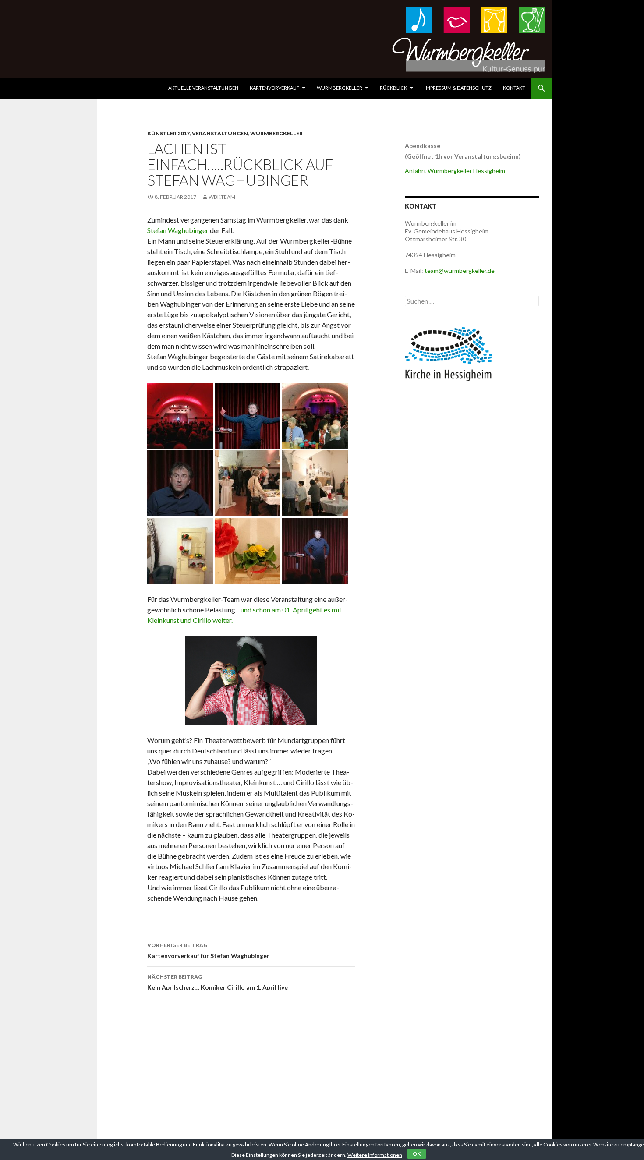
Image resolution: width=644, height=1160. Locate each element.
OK (417, 1153)
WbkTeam (222, 197)
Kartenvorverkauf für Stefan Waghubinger (208, 950)
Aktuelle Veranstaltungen (203, 88)
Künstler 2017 (168, 133)
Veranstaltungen (220, 133)
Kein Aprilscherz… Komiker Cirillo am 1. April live (217, 982)
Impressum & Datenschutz (458, 88)
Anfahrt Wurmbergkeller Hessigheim (455, 170)
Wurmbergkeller (339, 88)
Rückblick (393, 88)
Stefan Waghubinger (178, 230)
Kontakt (514, 88)
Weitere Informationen (374, 1155)
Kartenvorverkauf (274, 88)
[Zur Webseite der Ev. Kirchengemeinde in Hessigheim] (448, 353)
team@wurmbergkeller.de (460, 270)
